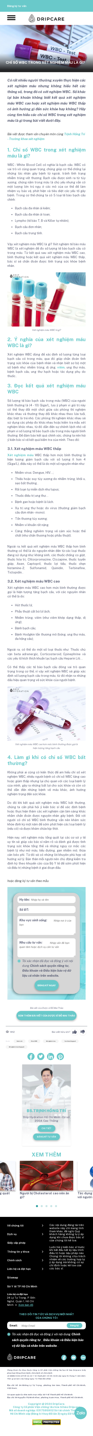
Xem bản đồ (25, 1304)
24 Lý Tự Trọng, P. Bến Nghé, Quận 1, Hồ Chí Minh (21, 1301)
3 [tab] (46, 1208)
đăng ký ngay (46, 985)
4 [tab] (51, 1208)
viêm (61, 367)
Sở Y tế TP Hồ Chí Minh (22, 1286)
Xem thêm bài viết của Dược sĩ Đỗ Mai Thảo (46, 1015)
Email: (14, 1325)
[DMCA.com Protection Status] (46, 1422)
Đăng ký (74, 1325)
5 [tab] (56, 1208)
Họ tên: (24, 899)
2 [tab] (42, 1208)
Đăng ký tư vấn (16, 6)
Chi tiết (46, 1128)
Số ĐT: (24, 909)
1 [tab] (37, 1208)
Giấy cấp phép (16, 1242)
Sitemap (12, 1277)
